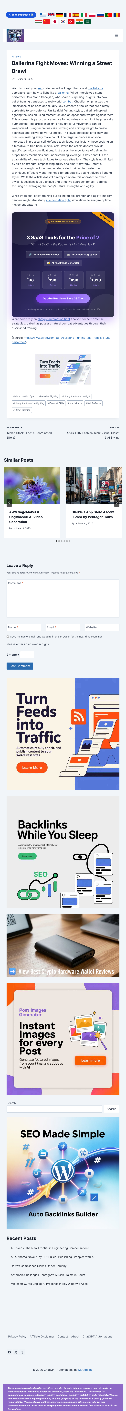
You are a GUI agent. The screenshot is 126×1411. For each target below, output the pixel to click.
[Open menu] (116, 35)
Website (91, 627)
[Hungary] (38, 21)
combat (68, 101)
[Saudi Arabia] (87, 21)
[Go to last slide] (9, 503)
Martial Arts (75, 403)
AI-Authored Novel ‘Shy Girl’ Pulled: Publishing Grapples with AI (52, 1257)
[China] (46, 21)
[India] (79, 21)
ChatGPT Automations (97, 1336)
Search (11, 1103)
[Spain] (76, 15)
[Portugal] (108, 15)
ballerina (63, 92)
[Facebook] (9, 1352)
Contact (63, 1336)
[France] (67, 15)
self (40, 88)
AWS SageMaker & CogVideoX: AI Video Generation (26, 517)
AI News (16, 56)
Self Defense (93, 403)
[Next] (116, 503)
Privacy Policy (17, 1336)
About (75, 1336)
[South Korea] (63, 21)
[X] (16, 1352)
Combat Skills (56, 403)
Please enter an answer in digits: (28, 644)
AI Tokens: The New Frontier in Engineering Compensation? (50, 1248)
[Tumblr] (22, 1352)
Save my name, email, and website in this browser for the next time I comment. (57, 636)
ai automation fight (58, 200)
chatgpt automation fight (54, 319)
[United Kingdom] (51, 14)
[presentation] (32, 486)
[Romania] (117, 15)
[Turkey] (71, 21)
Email (51, 627)
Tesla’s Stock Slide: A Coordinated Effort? (29, 432)
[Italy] (84, 15)
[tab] (56, 541)
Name (13, 627)
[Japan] (55, 21)
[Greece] (43, 15)
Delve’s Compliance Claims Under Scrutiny (38, 1266)
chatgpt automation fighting (28, 403)
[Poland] (92, 15)
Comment (15, 583)
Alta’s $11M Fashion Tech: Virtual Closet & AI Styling (93, 432)
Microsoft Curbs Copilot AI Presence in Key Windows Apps (49, 1283)
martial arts (95, 88)
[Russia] (100, 15)
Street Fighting (21, 410)
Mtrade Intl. (85, 1369)
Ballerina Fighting (48, 396)
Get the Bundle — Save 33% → (63, 298)
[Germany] (59, 15)
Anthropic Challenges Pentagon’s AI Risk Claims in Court (48, 1275)
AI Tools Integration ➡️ (21, 14)
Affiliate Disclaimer (42, 1336)
